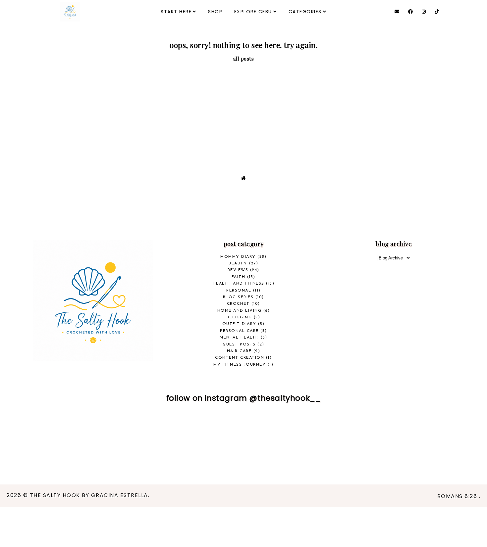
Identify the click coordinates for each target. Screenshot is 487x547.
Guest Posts (239, 344)
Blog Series (238, 297)
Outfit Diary (239, 324)
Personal (238, 291)
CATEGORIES (305, 11)
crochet (238, 304)
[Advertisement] (243, 112)
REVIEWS (238, 270)
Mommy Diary (238, 257)
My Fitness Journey (239, 365)
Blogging (239, 317)
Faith (238, 277)
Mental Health (239, 338)
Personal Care (239, 331)
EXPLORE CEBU (253, 11)
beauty (238, 263)
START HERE (176, 11)
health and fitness (238, 284)
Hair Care (239, 351)
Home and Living (239, 311)
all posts (243, 58)
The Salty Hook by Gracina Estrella (89, 495)
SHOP (215, 11)
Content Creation (239, 358)
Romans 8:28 (458, 496)
